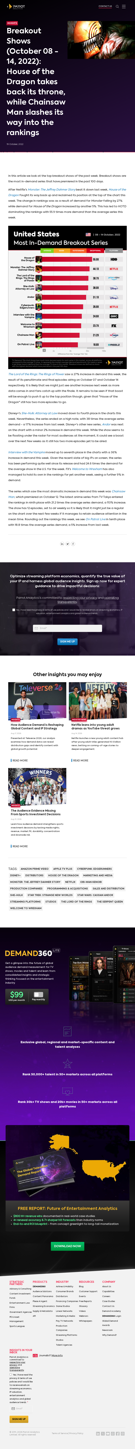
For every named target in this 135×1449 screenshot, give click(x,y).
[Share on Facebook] (73, 543)
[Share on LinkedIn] (62, 543)
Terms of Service (60, 1434)
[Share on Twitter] (67, 543)
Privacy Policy (76, 1434)
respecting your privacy (80, 598)
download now (67, 1246)
